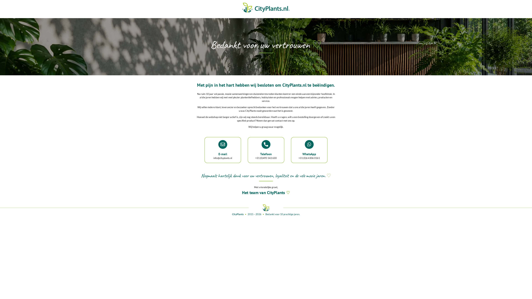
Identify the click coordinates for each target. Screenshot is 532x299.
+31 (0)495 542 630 (266, 158)
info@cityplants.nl (222, 158)
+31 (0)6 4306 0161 (309, 158)
